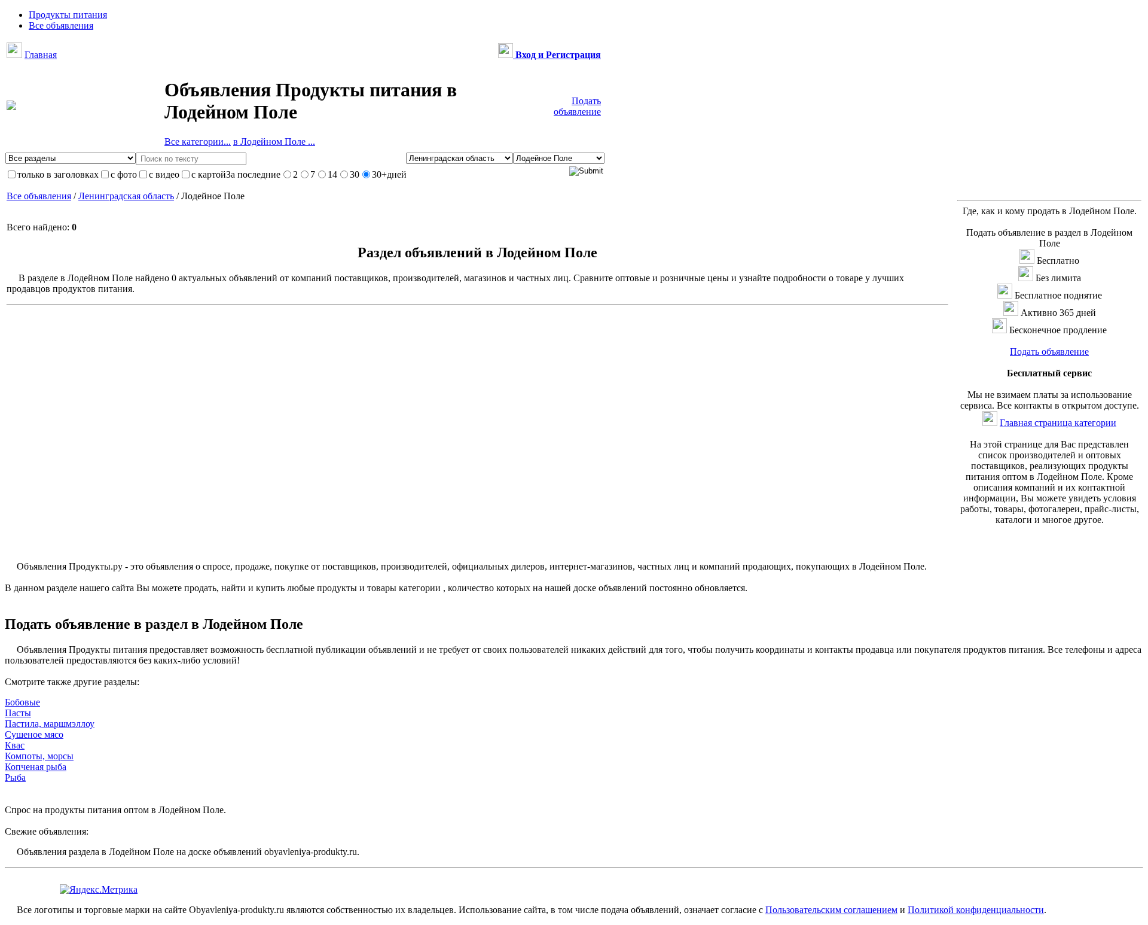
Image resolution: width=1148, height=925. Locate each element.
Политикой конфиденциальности (976, 910)
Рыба (15, 777)
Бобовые (22, 702)
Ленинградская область (126, 196)
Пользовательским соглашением (831, 910)
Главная (41, 55)
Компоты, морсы (39, 756)
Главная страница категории (1058, 423)
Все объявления (39, 196)
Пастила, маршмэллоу (49, 724)
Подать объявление (577, 106)
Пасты (18, 713)
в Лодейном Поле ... (274, 141)
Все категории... (197, 141)
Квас (15, 745)
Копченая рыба (35, 767)
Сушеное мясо (34, 734)
